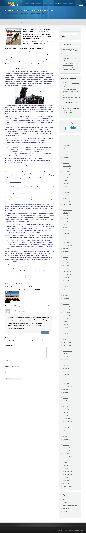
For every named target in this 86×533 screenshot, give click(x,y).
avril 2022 (65, 295)
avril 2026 (65, 154)
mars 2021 (66, 333)
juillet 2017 (66, 462)
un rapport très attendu (41, 195)
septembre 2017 (67, 456)
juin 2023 (65, 254)
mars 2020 (66, 368)
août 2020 (65, 354)
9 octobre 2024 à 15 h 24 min (21, 312)
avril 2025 (65, 189)
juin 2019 (65, 395)
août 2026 (65, 142)
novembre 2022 (67, 274)
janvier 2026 (66, 163)
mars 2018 (66, 439)
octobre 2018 (66, 418)
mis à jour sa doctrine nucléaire (20, 167)
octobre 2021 (66, 312)
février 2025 (66, 195)
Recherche (81, 5)
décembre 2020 (67, 342)
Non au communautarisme (70, 505)
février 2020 (66, 371)
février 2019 (66, 406)
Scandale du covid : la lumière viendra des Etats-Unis (71, 84)
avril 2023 (65, 260)
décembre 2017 (67, 448)
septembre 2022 (67, 280)
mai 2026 (65, 151)
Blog (32, 3)
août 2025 (65, 177)
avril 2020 (65, 365)
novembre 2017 (67, 451)
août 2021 (65, 318)
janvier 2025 (66, 198)
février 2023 (66, 265)
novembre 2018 (67, 415)
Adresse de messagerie (12, 366)
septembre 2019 (67, 386)
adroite (15, 13)
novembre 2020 (67, 345)
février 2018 (66, 442)
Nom (6, 360)
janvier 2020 (66, 374)
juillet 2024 (66, 216)
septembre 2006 (67, 486)
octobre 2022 (66, 277)
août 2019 (65, 389)
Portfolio (65, 511)
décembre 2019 (67, 377)
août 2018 (65, 424)
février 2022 (66, 301)
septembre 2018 (67, 421)
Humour (51, 3)
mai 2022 (65, 292)
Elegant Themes (79, 530)
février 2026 (66, 160)
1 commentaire (40, 13)
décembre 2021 (67, 307)
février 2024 (66, 230)
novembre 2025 (67, 169)
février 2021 (66, 336)
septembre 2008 (67, 474)
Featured (65, 502)
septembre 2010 (67, 471)
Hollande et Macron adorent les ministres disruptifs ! (70, 104)
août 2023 (65, 248)
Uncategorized (67, 514)
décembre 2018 (67, 412)
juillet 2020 (66, 357)
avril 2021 (65, 330)
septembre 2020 (67, 351)
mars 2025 (66, 192)
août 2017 (65, 459)
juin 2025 (65, 183)
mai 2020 (65, 362)
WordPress (64, 530)
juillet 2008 (66, 480)
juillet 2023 (66, 251)
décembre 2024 (67, 201)
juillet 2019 (66, 392)
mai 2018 (65, 433)
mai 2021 (65, 327)
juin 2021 (65, 324)
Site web (7, 372)
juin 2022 (65, 289)
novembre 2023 (67, 239)
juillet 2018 (66, 427)
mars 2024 (66, 227)
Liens (65, 3)
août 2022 (65, 283)
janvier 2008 (66, 483)
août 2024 (65, 213)
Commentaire (8, 345)
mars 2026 (66, 157)
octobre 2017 (66, 453)
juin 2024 (65, 218)
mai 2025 (65, 186)
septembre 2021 (67, 315)
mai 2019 (65, 398)
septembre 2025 (67, 174)
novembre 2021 (67, 310)
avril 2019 (65, 401)
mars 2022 (66, 298)
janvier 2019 (66, 409)
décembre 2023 (67, 236)
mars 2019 (66, 404)
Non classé (66, 508)
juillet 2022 (66, 286)
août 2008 (65, 477)
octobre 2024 (66, 207)
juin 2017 (65, 465)
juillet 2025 (66, 180)
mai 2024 (65, 221)
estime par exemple (15, 182)
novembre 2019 (67, 380)
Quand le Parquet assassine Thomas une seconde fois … (71, 97)
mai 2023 (65, 257)
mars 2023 (66, 263)
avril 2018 (65, 436)
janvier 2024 (66, 233)
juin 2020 (65, 359)
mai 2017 (65, 468)
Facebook (38, 3)
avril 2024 (65, 224)
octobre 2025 (66, 171)
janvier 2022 (66, 304)
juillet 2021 (66, 321)
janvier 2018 (66, 445)
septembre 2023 (67, 245)
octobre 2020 (66, 348)
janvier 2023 (66, 268)
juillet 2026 (66, 145)
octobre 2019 (66, 383)
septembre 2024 (67, 210)
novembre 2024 (67, 204)
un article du (16, 68)
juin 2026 (65, 148)
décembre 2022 (67, 271)
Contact (71, 3)
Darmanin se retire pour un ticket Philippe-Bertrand (70, 91)
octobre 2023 (66, 242)
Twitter (45, 3)
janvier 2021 (66, 339)
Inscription (58, 3)
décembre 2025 (67, 166)
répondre (44, 332)
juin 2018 (65, 430)
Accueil (27, 3)
